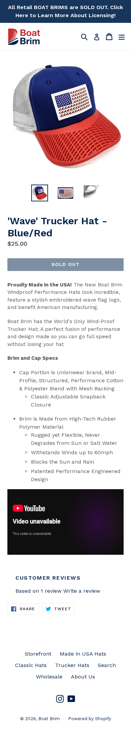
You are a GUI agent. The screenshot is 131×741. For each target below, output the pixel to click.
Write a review (81, 591)
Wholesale (49, 676)
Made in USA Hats (83, 654)
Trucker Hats (72, 665)
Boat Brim (49, 718)
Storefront (38, 654)
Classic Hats (31, 665)
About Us (83, 676)
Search (107, 665)
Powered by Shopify (89, 718)
